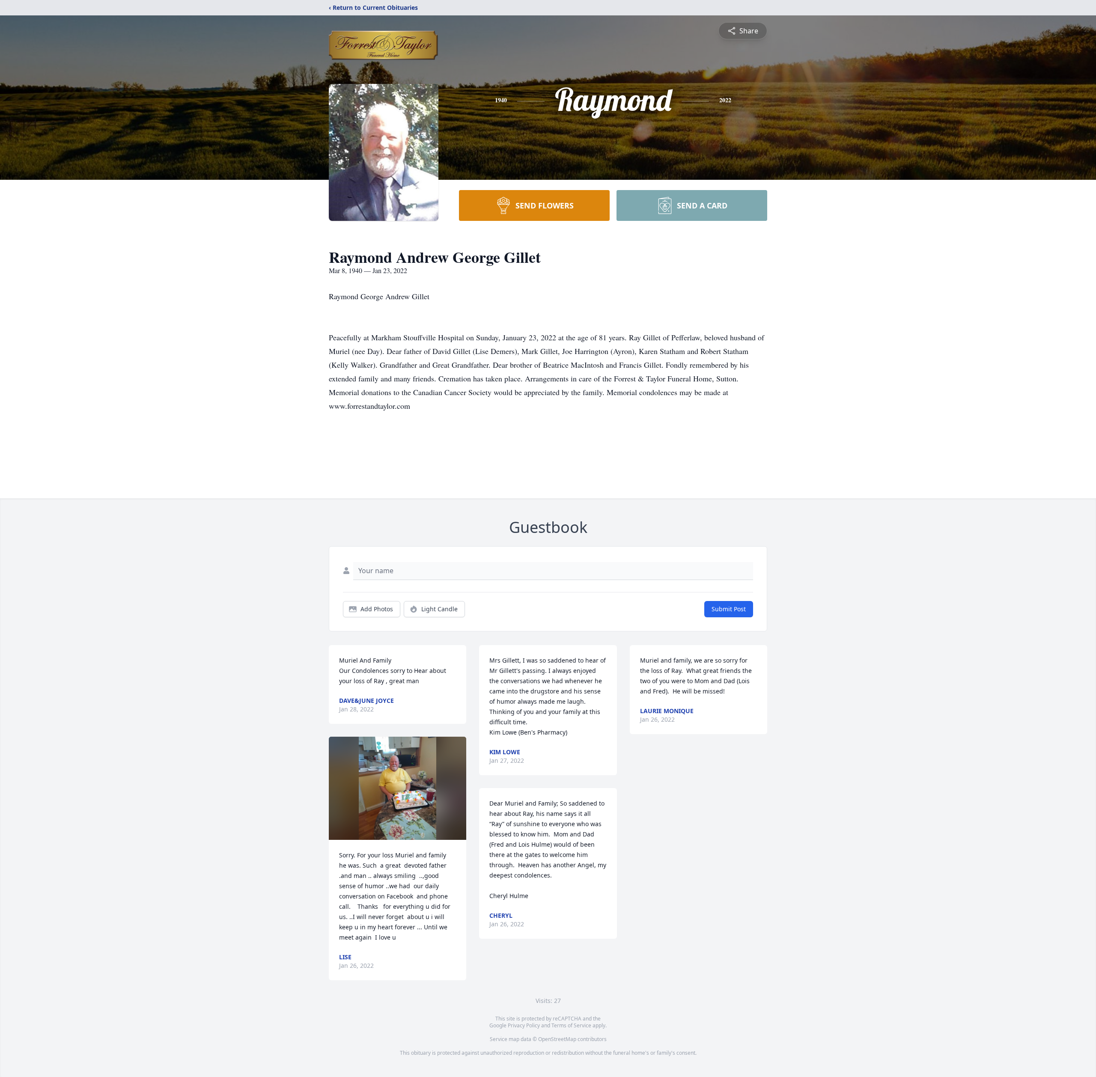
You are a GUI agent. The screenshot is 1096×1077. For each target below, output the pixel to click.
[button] (397, 788)
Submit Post (729, 609)
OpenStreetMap (557, 1039)
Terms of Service (571, 1025)
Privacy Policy (524, 1025)
